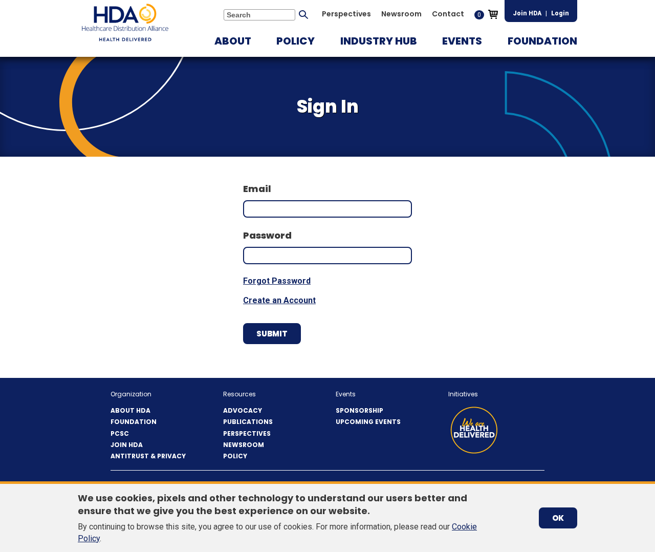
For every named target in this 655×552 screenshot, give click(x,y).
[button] (232, 41)
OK (558, 518)
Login (560, 13)
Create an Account (279, 300)
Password (267, 235)
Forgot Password (277, 281)
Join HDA (527, 13)
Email (257, 188)
